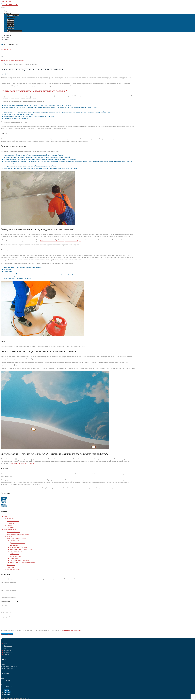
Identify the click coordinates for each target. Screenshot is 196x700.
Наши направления (10, 530)
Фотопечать (10, 26)
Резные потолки (15, 558)
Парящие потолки (16, 552)
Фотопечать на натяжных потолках (22, 563)
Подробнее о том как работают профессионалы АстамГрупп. (60, 241)
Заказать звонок (6, 50)
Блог (5, 33)
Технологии (10, 523)
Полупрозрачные (15, 556)
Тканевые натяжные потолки (19, 560)
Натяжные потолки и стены (16, 538)
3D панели (10, 28)
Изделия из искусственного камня (18, 534)
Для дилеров (14, 545)
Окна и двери (11, 565)
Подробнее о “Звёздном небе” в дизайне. (22, 463)
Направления (8, 13)
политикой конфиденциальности (72, 630)
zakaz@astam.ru (7, 669)
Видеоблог (10, 519)
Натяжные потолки (13, 15)
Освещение (10, 24)
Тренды (9, 525)
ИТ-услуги (10, 20)
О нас (5, 11)
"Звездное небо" (15, 541)
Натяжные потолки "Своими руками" (22, 549)
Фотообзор (10, 527)
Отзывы (6, 37)
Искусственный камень (14, 31)
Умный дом (10, 22)
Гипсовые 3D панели (13, 532)
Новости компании (13, 521)
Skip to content (6, 2)
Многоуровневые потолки (18, 547)
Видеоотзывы (8, 652)
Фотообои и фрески (13, 569)
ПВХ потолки (14, 554)
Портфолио (7, 35)
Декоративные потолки (17, 543)
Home (2, 51)
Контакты (7, 39)
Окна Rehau (11, 17)
